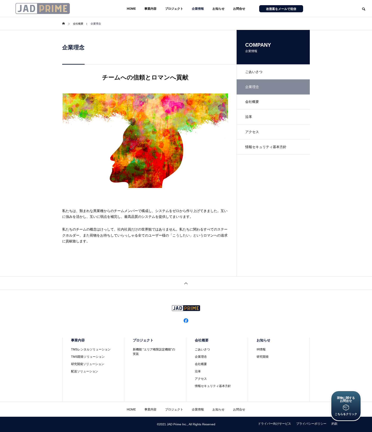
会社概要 (252, 102)
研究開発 (263, 356)
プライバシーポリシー (311, 423)
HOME (131, 8)
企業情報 (198, 8)
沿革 (248, 117)
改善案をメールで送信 (281, 9)
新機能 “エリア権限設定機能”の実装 (154, 352)
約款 (335, 423)
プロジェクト (174, 8)
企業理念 (201, 356)
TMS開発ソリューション (88, 356)
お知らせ (218, 8)
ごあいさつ (253, 72)
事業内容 (150, 8)
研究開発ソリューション (87, 364)
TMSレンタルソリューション (91, 349)
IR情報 (261, 349)
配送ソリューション (84, 371)
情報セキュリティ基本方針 (266, 147)
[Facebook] (186, 320)
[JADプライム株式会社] (42, 8)
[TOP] (186, 283)
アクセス (252, 132)
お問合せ (239, 8)
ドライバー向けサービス (274, 423)
